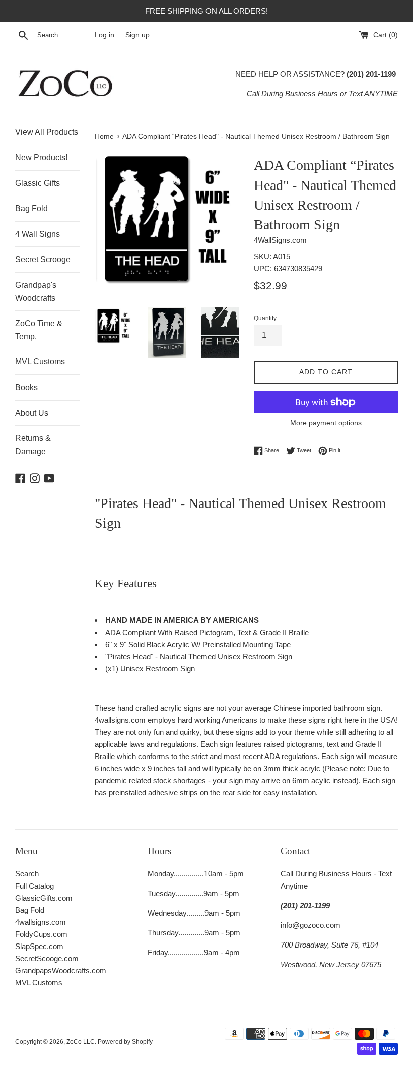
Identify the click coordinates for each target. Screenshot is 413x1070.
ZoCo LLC (80, 1041)
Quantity (265, 318)
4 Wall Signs (37, 234)
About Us (31, 413)
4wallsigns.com (40, 922)
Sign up (137, 35)
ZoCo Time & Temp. (38, 330)
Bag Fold (31, 208)
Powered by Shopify (125, 1041)
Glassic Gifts (37, 183)
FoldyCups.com (41, 934)
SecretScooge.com (47, 958)
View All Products (46, 132)
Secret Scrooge (43, 259)
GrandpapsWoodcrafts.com (60, 970)
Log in (104, 35)
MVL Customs (40, 361)
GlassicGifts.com (44, 898)
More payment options (326, 423)
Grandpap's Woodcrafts (35, 291)
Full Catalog (34, 886)
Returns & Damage (33, 445)
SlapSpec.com (39, 946)
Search (27, 873)
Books (26, 387)
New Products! (41, 157)
